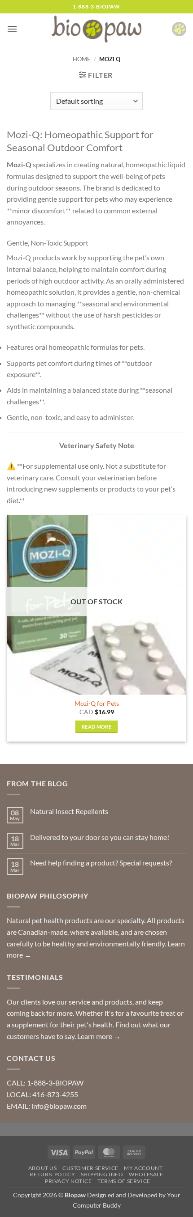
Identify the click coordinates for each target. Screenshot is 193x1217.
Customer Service (90, 1168)
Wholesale (146, 1174)
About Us (42, 1168)
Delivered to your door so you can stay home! (99, 837)
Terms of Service (123, 1181)
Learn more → (99, 1036)
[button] (12, 29)
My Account (143, 1168)
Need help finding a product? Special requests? (101, 862)
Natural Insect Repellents (69, 811)
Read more (96, 726)
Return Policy (52, 1174)
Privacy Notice (68, 1181)
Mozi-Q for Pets (97, 703)
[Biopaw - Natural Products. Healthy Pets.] (96, 29)
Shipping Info (102, 1174)
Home (82, 59)
